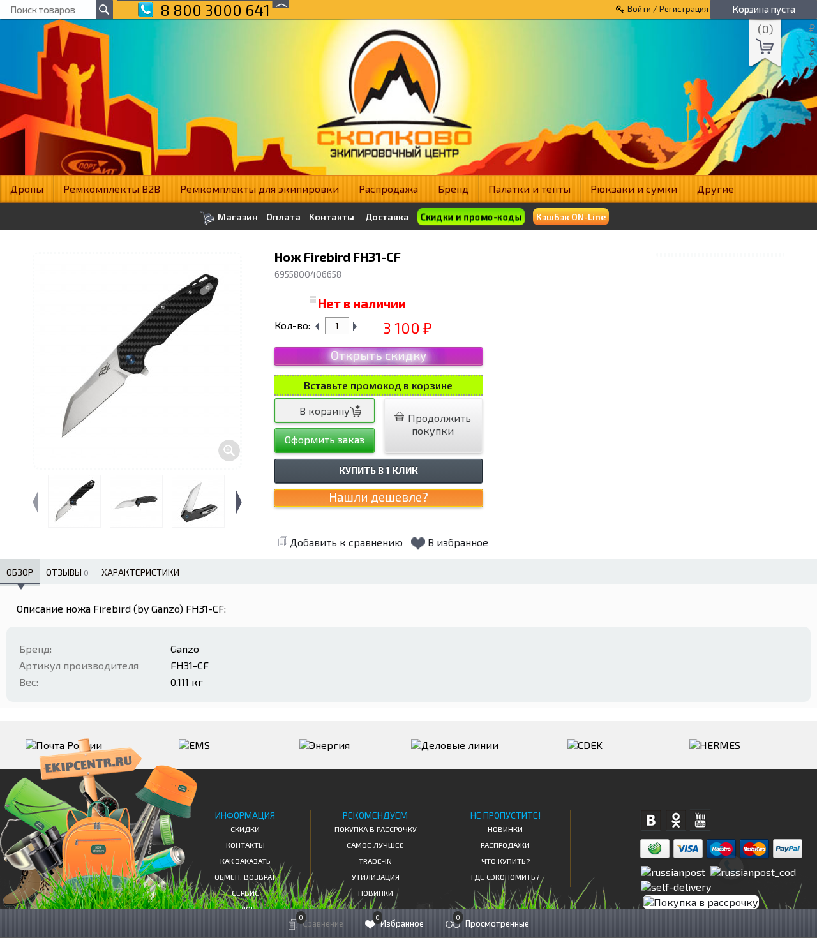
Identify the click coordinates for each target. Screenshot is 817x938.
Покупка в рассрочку (375, 828)
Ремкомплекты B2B (111, 188)
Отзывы (67, 572)
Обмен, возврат (245, 876)
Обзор (19, 572)
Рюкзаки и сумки (633, 188)
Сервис (245, 892)
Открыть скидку (378, 355)
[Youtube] (700, 820)
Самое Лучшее (375, 844)
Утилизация (376, 876)
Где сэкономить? (505, 876)
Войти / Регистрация (667, 9)
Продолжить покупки (438, 424)
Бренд (453, 188)
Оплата (283, 216)
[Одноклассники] (675, 820)
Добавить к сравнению (346, 542)
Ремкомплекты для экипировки (259, 188)
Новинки (375, 892)
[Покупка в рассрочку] (700, 902)
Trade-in (375, 860)
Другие (715, 188)
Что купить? (505, 860)
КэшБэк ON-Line (571, 216)
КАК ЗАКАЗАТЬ (245, 860)
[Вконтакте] (651, 820)
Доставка (387, 216)
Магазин (237, 216)
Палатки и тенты (529, 188)
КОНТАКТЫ (245, 844)
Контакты (331, 216)
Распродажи (505, 844)
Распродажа (388, 188)
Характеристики (140, 572)
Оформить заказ (324, 439)
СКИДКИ (245, 828)
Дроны (26, 188)
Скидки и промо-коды (471, 217)
